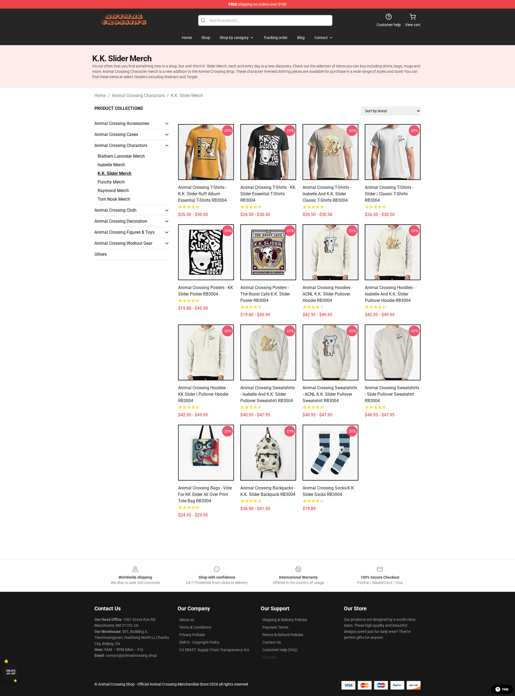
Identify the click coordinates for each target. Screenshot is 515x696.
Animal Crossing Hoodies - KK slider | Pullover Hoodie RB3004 (203, 394)
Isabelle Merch (111, 164)
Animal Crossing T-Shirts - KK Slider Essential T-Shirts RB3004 (267, 194)
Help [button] (505, 689)
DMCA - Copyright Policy (199, 642)
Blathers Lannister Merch (121, 156)
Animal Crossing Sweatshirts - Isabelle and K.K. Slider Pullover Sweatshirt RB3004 (267, 394)
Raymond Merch (113, 190)
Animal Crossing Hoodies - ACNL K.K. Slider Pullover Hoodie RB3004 (327, 294)
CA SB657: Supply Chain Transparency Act (214, 650)
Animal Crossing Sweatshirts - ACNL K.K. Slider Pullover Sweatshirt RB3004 (330, 394)
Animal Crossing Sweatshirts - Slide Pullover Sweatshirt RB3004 (392, 394)
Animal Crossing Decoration (120, 221)
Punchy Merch (111, 182)
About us (186, 620)
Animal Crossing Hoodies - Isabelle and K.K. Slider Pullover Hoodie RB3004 (390, 294)
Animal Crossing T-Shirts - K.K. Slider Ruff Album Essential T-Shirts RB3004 (202, 194)
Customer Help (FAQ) (279, 650)
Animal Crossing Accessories (121, 123)
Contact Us (271, 642)
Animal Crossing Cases (116, 134)
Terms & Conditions (195, 627)
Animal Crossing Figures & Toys (124, 232)
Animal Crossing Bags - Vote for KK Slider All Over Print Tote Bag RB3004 (205, 494)
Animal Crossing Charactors (138, 95)
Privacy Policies (192, 635)
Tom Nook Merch (114, 199)
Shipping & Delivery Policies (284, 620)
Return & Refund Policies (282, 635)
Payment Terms (275, 627)
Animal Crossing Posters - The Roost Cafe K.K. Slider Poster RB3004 (265, 294)
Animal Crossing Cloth (115, 210)
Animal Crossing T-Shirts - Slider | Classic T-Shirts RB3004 (389, 194)
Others (100, 254)
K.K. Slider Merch (187, 95)
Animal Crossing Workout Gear (123, 243)
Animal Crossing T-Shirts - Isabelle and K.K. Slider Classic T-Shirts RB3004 (327, 194)
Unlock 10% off (11, 672)
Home (100, 95)
